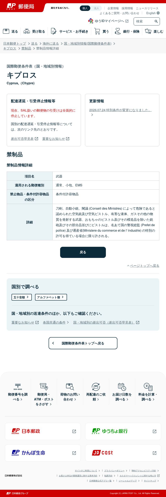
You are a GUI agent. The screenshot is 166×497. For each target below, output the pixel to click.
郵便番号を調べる (18, 396)
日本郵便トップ (14, 43)
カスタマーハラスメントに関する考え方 (138, 475)
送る (34, 43)
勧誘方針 (108, 475)
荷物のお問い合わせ (70, 396)
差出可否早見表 (22, 138)
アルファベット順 (48, 297)
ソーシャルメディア (128, 480)
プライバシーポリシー (114, 470)
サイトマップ (150, 480)
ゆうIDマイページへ (109, 20)
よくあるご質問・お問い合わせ (119, 13)
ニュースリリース (147, 8)
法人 (96, 8)
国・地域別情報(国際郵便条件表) (87, 43)
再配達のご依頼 (96, 396)
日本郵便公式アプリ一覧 (100, 480)
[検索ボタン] (157, 21)
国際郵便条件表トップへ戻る (83, 343)
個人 (85, 8)
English (151, 13)
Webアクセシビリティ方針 (144, 470)
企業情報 (113, 8)
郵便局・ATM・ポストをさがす (44, 399)
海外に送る (51, 43)
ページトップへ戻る (144, 265)
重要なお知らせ (53, 138)
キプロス (9, 48)
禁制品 (26, 48)
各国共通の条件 (54, 322)
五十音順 (19, 297)
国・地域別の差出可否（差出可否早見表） (104, 322)
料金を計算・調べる (148, 396)
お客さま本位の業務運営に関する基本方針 (78, 475)
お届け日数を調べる (122, 396)
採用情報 (127, 8)
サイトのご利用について (86, 470)
